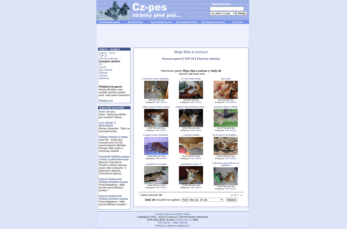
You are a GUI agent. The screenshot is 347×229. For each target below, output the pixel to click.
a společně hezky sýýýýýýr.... (156, 79)
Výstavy (103, 75)
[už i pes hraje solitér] (191, 98)
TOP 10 (103, 55)
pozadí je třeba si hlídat (225, 107)
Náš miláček (105, 69)
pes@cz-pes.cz (183, 219)
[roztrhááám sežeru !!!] (191, 183)
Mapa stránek (180, 222)
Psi (100, 64)
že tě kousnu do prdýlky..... (226, 135)
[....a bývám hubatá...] (191, 154)
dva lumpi (226, 79)
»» (241, 195)
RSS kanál (164, 222)
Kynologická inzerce (161, 22)
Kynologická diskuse (187, 22)
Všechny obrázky (108, 58)
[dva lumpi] (226, 98)
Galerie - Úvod (107, 53)
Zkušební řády (135, 22)
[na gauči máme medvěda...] (156, 154)
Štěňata (103, 72)
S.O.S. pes (237, 22)
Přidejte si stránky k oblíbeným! (172, 225)
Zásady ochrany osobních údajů (172, 214)
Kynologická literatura (213, 22)
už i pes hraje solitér (191, 79)
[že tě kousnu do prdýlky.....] (226, 154)
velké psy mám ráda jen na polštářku (225, 164)
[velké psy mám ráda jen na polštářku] (226, 185)
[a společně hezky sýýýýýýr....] (156, 98)
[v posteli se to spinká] (156, 183)
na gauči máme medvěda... (156, 135)
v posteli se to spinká (156, 164)
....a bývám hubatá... (191, 135)
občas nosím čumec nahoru (156, 107)
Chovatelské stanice (109, 22)
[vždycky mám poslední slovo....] (191, 126)
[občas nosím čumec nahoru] (156, 126)
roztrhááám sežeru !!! (191, 164)
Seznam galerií (172, 58)
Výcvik (102, 67)
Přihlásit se (105, 100)
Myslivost (104, 78)
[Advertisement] (173, 38)
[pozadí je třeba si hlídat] (226, 126)
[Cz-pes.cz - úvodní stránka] (136, 10)
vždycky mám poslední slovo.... (191, 107)
